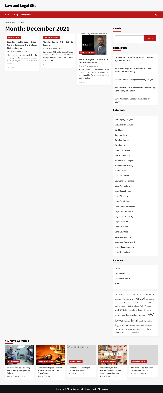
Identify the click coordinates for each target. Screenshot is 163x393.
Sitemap (118, 283)
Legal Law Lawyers (14, 37)
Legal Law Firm (121, 221)
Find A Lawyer (121, 170)
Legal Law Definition (124, 211)
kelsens (117, 315)
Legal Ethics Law (122, 196)
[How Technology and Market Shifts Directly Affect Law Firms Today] (50, 355)
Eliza (10, 52)
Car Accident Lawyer (124, 125)
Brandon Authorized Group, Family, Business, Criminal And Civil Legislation (22, 45)
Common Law (121, 135)
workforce (128, 333)
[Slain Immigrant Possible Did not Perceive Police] (94, 45)
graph (117, 310)
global (149, 306)
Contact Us (26, 14)
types (149, 329)
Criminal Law (120, 145)
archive (151, 294)
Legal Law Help (121, 226)
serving (139, 329)
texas (144, 329)
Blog (16, 14)
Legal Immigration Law (125, 206)
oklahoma (132, 325)
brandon (127, 303)
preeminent (148, 325)
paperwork (140, 325)
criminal (130, 306)
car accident (135, 303)
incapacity (142, 310)
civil (116, 306)
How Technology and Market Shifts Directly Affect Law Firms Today (133, 70)
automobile (150, 299)
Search (117, 28)
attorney (126, 299)
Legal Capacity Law (123, 191)
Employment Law (122, 155)
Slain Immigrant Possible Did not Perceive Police (94, 61)
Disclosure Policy (122, 278)
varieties (119, 332)
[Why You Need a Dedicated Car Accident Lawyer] (143, 355)
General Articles (122, 176)
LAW (150, 314)
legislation (121, 325)
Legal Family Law (122, 201)
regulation (123, 329)
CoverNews (90, 389)
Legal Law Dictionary (124, 216)
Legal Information (145, 321)
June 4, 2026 (81, 374)
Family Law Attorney (87, 53)
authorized (137, 298)
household (132, 310)
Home (7, 14)
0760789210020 (121, 294)
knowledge (131, 315)
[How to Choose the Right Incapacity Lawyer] (81, 355)
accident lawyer (142, 294)
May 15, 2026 (112, 376)
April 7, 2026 (142, 374)
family (143, 306)
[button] (156, 15)
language (141, 315)
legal (134, 320)
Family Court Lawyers (124, 160)
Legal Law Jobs (121, 232)
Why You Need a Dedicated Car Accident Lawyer (132, 100)
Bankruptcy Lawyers (124, 119)
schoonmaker (132, 329)
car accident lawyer (148, 303)
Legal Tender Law (122, 252)
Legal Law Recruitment (125, 242)
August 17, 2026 (20, 376)
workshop (135, 333)
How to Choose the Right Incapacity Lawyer (134, 79)
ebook (136, 306)
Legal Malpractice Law (124, 247)
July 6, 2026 (49, 376)
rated (116, 329)
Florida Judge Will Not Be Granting (58, 44)
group (123, 309)
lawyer (119, 320)
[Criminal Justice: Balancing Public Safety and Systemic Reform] (19, 355)
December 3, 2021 (92, 66)
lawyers (127, 321)
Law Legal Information (51, 37)
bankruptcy (119, 303)
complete (122, 306)
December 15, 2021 (21, 52)
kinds (123, 315)
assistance (118, 299)
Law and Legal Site (20, 5)
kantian (149, 310)
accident (132, 294)
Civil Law (119, 130)
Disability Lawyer (122, 150)
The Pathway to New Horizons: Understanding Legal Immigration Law (135, 89)
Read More (10, 68)
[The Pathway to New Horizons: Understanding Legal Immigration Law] (112, 355)
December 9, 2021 (56, 49)
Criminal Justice (122, 140)
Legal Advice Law (122, 186)
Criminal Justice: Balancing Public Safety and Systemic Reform (134, 59)
